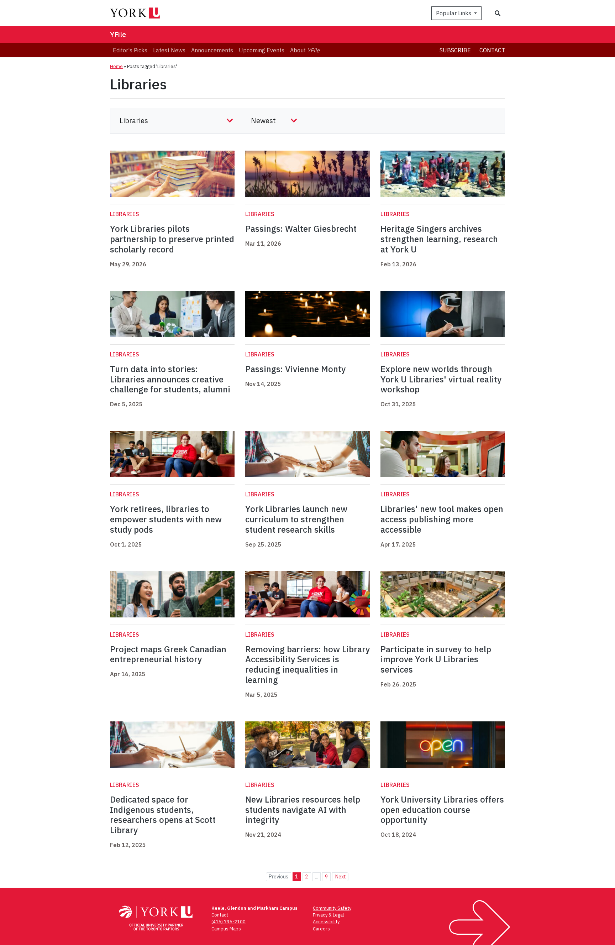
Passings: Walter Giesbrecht (301, 228)
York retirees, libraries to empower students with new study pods (166, 519)
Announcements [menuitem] (212, 50)
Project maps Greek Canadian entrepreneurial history (168, 654)
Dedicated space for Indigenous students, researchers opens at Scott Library (163, 815)
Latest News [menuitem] (169, 50)
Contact (492, 50)
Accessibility (326, 922)
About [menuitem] (305, 50)
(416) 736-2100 (228, 922)
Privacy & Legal (328, 915)
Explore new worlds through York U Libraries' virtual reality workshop (440, 379)
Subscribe (455, 50)
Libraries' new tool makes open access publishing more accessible (441, 519)
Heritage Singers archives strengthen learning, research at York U (439, 239)
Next (340, 876)
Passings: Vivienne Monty (295, 369)
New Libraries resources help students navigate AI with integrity (302, 810)
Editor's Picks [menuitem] (130, 50)
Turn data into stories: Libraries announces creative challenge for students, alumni (170, 379)
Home (116, 66)
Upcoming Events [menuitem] (261, 50)
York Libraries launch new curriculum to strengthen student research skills (296, 519)
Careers (321, 929)
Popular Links (454, 13)
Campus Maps (226, 929)
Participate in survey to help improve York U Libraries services (435, 659)
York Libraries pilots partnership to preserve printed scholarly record (172, 239)
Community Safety (332, 908)
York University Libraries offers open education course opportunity (442, 810)
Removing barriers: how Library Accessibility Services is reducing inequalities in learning (307, 664)
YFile (118, 34)
